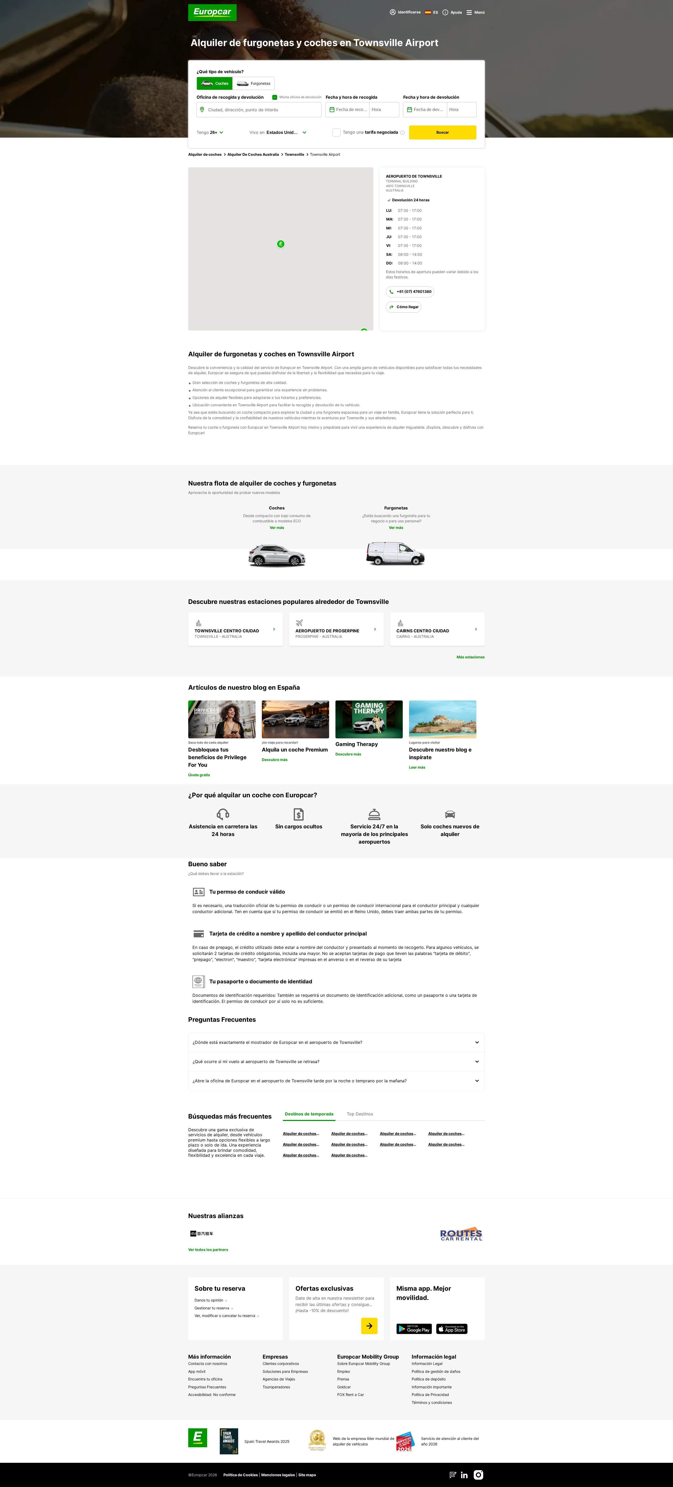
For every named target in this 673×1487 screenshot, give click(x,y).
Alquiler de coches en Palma (301, 1155)
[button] (281, 244)
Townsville (294, 154)
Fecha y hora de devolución (431, 97)
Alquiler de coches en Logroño (301, 1133)
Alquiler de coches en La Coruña (349, 1133)
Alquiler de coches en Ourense (398, 1133)
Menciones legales (278, 1475)
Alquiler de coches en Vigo (446, 1144)
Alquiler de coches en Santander (398, 1144)
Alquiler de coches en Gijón (446, 1133)
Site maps (307, 1475)
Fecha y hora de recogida (351, 97)
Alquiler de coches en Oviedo (349, 1155)
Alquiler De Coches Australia (253, 154)
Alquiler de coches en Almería (349, 1144)
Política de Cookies (240, 1475)
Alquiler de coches (205, 154)
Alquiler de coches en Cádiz (301, 1144)
